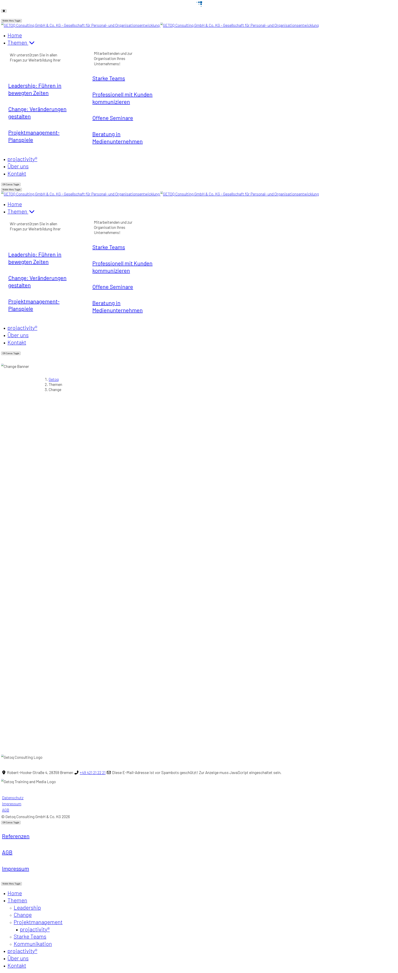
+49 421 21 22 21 (93, 772)
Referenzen (16, 836)
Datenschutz (12, 797)
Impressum (11, 803)
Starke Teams (108, 78)
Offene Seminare (112, 117)
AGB (5, 809)
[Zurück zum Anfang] (3, 11)
